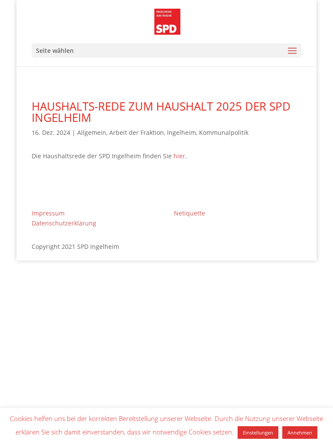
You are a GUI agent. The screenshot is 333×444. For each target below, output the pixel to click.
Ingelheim (181, 132)
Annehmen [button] (299, 432)
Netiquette (189, 213)
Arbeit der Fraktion (136, 132)
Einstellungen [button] (258, 432)
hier (179, 156)
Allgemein (91, 132)
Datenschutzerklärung (64, 223)
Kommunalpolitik (223, 132)
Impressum (48, 213)
